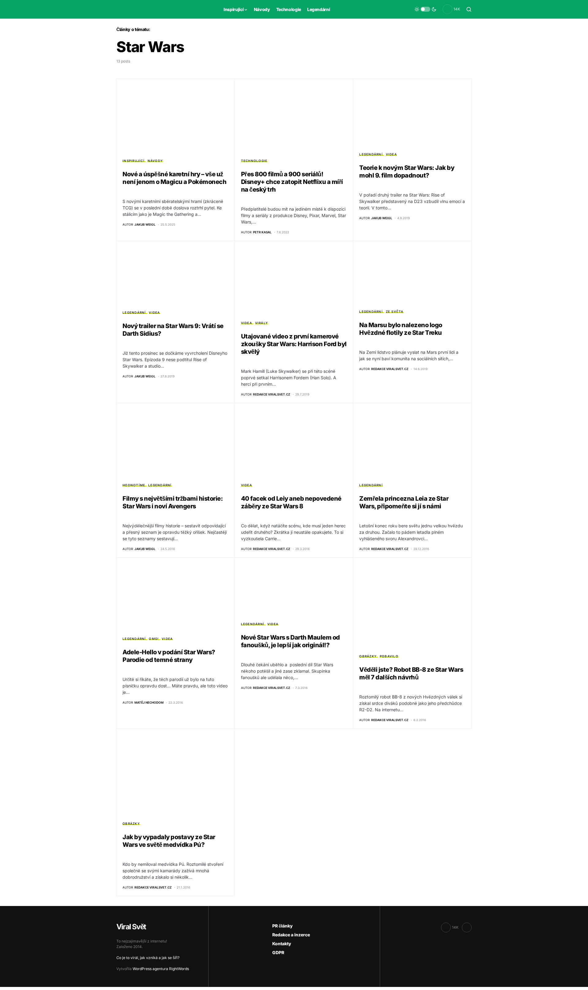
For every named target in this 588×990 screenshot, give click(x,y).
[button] (425, 9)
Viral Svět (131, 926)
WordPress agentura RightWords (161, 968)
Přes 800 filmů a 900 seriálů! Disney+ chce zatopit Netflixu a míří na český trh (292, 181)
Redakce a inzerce (291, 934)
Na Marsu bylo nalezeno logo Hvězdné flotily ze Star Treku (400, 328)
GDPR (278, 952)
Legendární (371, 154)
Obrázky (368, 656)
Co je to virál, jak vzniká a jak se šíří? (147, 957)
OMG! (154, 638)
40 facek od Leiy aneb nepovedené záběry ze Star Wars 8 (291, 502)
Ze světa (395, 311)
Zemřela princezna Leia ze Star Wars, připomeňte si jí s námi (403, 502)
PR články (282, 925)
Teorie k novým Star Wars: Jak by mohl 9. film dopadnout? (406, 171)
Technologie (254, 160)
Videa (391, 154)
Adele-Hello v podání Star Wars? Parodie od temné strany (169, 655)
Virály (261, 323)
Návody (155, 160)
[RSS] (467, 927)
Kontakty (281, 943)
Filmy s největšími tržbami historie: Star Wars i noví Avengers (173, 502)
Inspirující (134, 160)
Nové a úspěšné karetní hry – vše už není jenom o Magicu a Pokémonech (174, 177)
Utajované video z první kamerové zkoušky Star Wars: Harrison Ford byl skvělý (294, 344)
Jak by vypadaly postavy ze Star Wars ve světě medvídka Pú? (169, 840)
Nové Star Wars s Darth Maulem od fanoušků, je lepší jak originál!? (290, 641)
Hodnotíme (134, 485)
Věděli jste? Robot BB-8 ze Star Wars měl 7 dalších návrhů (411, 673)
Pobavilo (389, 656)
